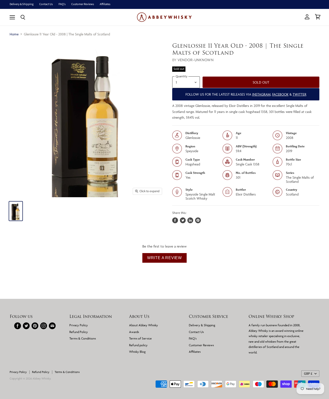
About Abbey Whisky (143, 325)
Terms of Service (140, 338)
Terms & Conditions (82, 338)
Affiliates (105, 4)
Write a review (164, 258)
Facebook (280, 94)
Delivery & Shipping (21, 4)
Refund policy (138, 345)
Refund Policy (78, 332)
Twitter (299, 94)
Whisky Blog (137, 351)
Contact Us (46, 4)
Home (14, 34)
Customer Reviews (82, 4)
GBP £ (308, 373)
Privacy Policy (78, 325)
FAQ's (62, 4)
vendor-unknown (196, 60)
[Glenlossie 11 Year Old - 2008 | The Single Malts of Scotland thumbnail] (15, 211)
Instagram (261, 94)
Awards (134, 332)
